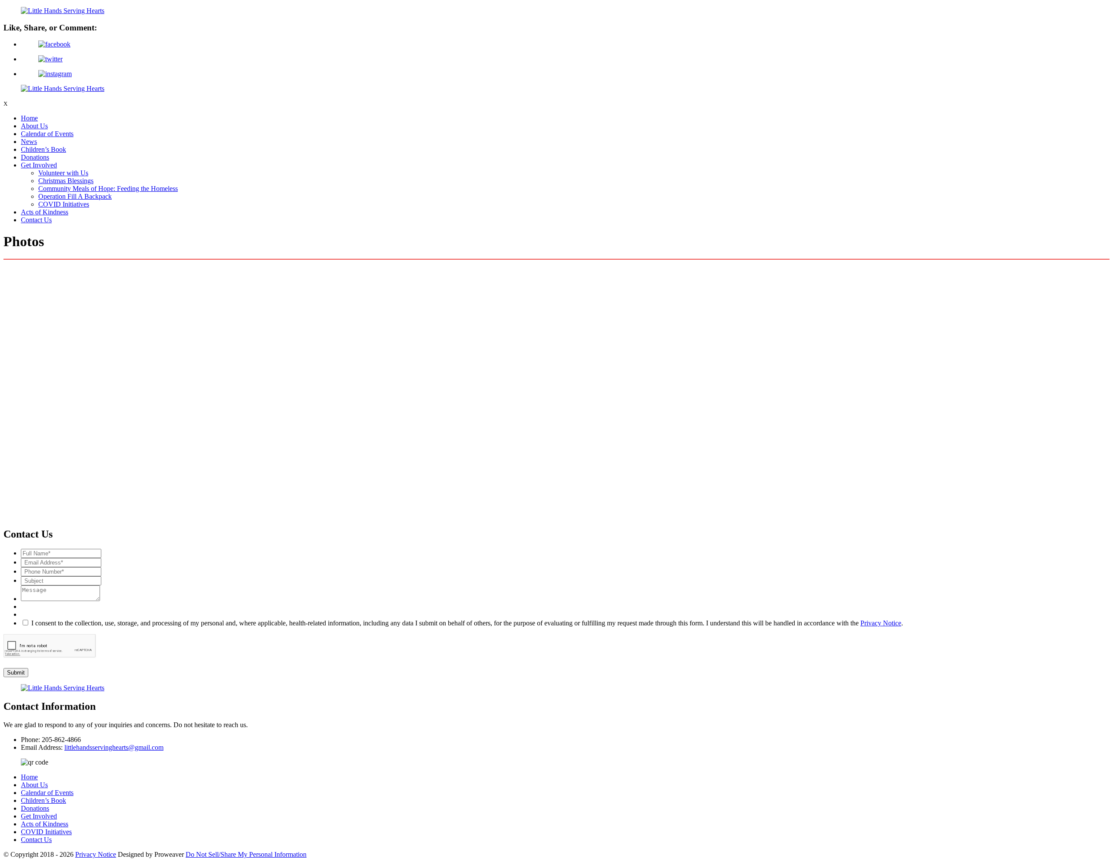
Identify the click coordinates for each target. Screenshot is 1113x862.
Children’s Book (43, 149)
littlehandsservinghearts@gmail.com (113, 747)
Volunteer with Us (63, 173)
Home (29, 118)
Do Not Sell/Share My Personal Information (246, 854)
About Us (34, 126)
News (29, 141)
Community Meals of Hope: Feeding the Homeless (108, 188)
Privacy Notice (880, 623)
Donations (35, 157)
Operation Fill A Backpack (75, 196)
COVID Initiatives (63, 204)
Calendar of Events (47, 133)
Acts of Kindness (44, 212)
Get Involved (39, 165)
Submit (16, 672)
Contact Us (36, 220)
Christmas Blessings (65, 180)
